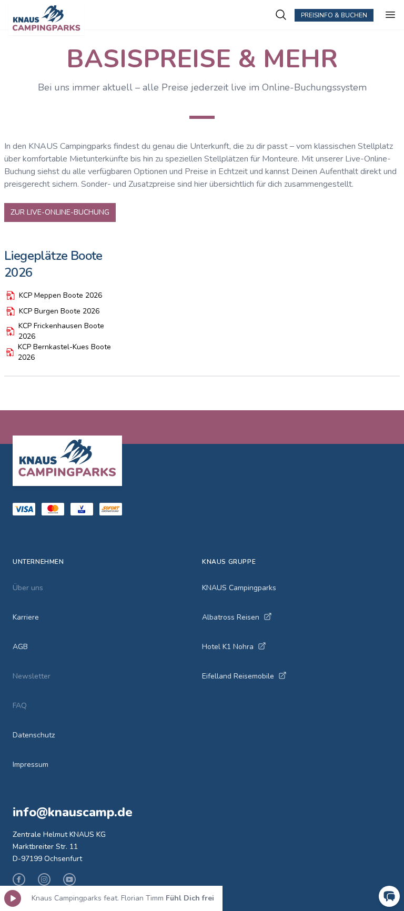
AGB (20, 647)
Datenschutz (34, 735)
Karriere (26, 617)
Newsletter (31, 676)
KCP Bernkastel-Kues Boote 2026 (64, 352)
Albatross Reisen (230, 617)
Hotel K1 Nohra (228, 647)
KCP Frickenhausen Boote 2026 (61, 331)
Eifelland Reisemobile (238, 676)
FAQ (20, 706)
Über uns (28, 588)
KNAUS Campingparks (239, 588)
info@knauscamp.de (73, 812)
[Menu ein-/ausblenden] (390, 14)
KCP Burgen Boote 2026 (59, 311)
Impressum (30, 765)
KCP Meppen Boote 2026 (60, 295)
